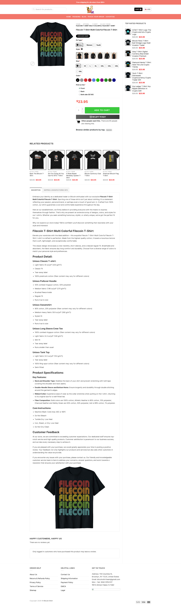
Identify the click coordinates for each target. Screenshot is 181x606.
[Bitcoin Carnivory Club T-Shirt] (93, 160)
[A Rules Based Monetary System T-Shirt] (74, 160)
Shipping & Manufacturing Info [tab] (56, 190)
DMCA (63, 586)
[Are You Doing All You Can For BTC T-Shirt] (56, 160)
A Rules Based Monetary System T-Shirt (73, 175)
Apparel (86, 24)
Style (79, 49)
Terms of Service (36, 586)
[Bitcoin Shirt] (90, 9)
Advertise (110, 17)
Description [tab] (35, 190)
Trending (76, 17)
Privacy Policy (35, 582)
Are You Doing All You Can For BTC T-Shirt (56, 174)
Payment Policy (67, 582)
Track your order (96, 17)
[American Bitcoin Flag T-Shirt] (111, 160)
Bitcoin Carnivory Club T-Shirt (93, 174)
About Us (33, 574)
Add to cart (102, 110)
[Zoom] (32, 64)
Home (68, 17)
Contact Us (65, 574)
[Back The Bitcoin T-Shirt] (38, 160)
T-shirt (95, 24)
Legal (63, 590)
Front (83, 88)
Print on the (80, 85)
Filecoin (109, 130)
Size (78, 61)
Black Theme (105, 24)
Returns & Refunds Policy (40, 578)
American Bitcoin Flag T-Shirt (111, 174)
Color (78, 76)
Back (82, 91)
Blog (84, 17)
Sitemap (33, 590)
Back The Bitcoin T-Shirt (37, 174)
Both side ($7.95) (87, 94)
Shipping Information (69, 578)
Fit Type (79, 40)
